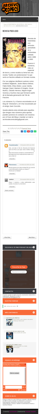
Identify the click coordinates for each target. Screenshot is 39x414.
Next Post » (32, 237)
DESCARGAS (28, 24)
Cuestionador (13, 145)
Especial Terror (26, 128)
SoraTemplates (13, 411)
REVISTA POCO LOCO (9, 26)
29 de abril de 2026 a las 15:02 (27, 179)
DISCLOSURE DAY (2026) (20, 332)
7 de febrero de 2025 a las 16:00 (26, 164)
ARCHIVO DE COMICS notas (14, 344)
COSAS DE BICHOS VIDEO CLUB (15, 331)
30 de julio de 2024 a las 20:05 (27, 145)
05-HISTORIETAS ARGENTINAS (16, 24)
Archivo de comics (11, 306)
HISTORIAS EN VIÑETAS (12, 318)
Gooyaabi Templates (30, 411)
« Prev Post (7, 237)
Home (5, 24)
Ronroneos (12, 164)
